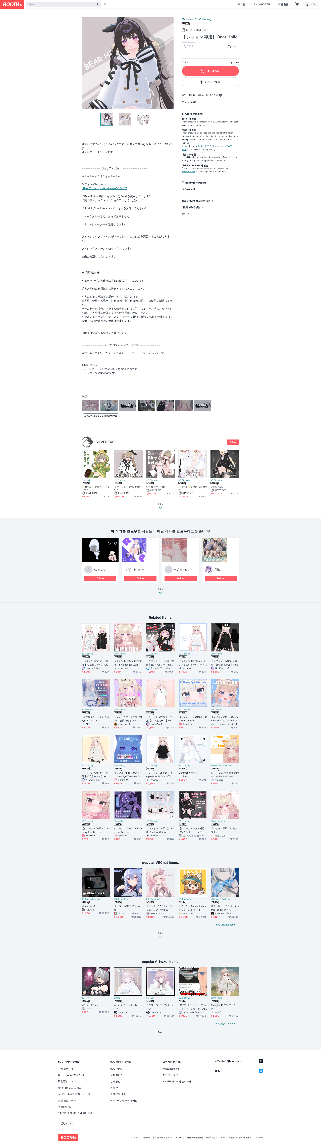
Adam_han (100, 569)
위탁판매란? (64, 1106)
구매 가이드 (116, 1075)
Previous (84, 63)
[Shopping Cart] (297, 4)
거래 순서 (115, 1087)
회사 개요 (135, 1137)
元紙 (217, 569)
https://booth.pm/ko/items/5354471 (104, 188)
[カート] (205, 30)
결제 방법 (115, 1081)
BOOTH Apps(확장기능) (71, 1075)
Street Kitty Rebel (155, 486)
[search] (98, 4)
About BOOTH (262, 4)
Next (171, 63)
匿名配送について (67, 1081)
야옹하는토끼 (182, 569)
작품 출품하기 (65, 1068)
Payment (190, 189)
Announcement (171, 1068)
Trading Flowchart (195, 182)
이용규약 (146, 1137)
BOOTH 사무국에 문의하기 (177, 1081)
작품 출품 (283, 4)
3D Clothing (204, 19)
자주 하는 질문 (170, 1075)
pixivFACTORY (188, 171)
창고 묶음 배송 (118, 1094)
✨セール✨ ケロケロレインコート (96, 488)
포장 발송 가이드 (67, 1100)
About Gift (191, 102)
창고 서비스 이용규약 (162, 1137)
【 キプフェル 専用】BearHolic (128, 488)
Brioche (139, 569)
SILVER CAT (105, 442)
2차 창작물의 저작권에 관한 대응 (75, 1113)
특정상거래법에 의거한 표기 (196, 200)
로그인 (241, 4)
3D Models (187, 19)
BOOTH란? (116, 1068)
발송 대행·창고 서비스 (69, 1087)
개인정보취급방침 (191, 207)
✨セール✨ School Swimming (192, 488)
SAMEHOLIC (216, 486)
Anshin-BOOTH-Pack (208, 146)
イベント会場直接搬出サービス (74, 1094)
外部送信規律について (216, 1137)
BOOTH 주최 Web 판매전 (123, 1100)
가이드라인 (179, 1137)
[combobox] (63, 4)
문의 (184, 213)
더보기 (160, 588)
